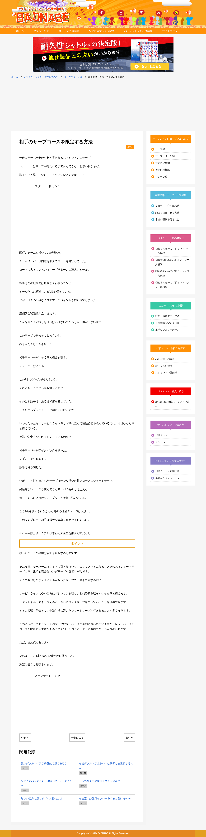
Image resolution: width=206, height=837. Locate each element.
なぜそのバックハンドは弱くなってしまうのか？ (46, 783)
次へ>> (129, 737)
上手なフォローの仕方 (167, 329)
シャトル (160, 442)
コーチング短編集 (69, 31)
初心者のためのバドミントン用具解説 (172, 262)
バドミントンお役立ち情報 (170, 348)
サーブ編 (160, 149)
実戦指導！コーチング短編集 (170, 195)
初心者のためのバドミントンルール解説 (172, 250)
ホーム (20, 31)
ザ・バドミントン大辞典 (170, 424)
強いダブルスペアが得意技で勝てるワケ (44, 763)
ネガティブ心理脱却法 (167, 205)
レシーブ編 (161, 176)
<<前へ (25, 737)
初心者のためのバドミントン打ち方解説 (172, 273)
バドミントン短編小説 (167, 471)
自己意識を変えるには (167, 322)
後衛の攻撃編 (162, 169)
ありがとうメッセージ (167, 478)
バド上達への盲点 (165, 358)
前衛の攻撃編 (162, 163)
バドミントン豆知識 (166, 372)
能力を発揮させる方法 (167, 212)
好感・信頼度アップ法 (167, 316)
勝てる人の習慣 (163, 365)
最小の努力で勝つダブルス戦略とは (41, 798)
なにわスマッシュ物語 (102, 31)
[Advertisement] (103, 105)
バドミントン (162, 435)
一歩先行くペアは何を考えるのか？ (99, 780)
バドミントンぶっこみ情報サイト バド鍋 (43, 15)
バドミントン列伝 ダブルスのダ (41, 77)
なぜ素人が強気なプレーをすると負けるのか (105, 798)
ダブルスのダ (41, 31)
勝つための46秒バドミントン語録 (172, 404)
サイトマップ (170, 31)
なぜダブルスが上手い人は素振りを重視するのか (106, 765)
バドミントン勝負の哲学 (170, 391)
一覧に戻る (77, 737)
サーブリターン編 (73, 77)
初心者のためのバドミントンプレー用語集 (172, 284)
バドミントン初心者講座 (138, 31)
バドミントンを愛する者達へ (170, 460)
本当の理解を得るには (167, 219)
